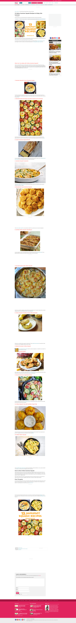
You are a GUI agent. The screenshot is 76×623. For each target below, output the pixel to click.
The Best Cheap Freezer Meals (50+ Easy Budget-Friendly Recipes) (37, 606)
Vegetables (19, 549)
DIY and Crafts (22, 4)
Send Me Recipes (50, 4)
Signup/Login (59, 0)
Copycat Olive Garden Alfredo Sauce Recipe (21, 606)
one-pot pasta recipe (27, 401)
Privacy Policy (55, 600)
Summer (26, 548)
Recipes (50, 2)
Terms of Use (50, 600)
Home (44, 2)
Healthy (50, 50)
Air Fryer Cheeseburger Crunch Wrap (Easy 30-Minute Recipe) (54, 63)
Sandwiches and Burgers (56, 61)
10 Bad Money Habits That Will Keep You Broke (37, 613)
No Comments (17, 16)
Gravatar (40, 575)
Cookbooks (46, 4)
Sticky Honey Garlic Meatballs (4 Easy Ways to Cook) (22, 610)
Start (47, 2)
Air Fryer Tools (38, 4)
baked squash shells (39, 252)
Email (17, 589)
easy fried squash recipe (32, 372)
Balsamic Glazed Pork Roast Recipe (37, 610)
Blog (53, 0)
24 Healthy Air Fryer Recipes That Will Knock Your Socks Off (22, 614)
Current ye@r (18, 594)
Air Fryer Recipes (32, 4)
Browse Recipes (27, 4)
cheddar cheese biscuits (35, 343)
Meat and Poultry (51, 61)
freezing (34, 41)
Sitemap (46, 600)
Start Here (22, 600)
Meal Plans (42, 4)
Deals (52, 2)
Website (17, 591)
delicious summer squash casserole (21, 184)
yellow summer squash (39, 41)
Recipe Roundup (20, 548)
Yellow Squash (20, 547)
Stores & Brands (35, 600)
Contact (56, 0)
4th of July (24, 548)
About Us (30, 600)
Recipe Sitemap (41, 600)
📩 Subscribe (56, 2)
